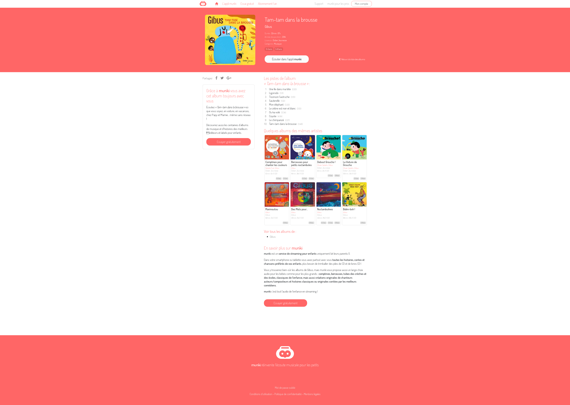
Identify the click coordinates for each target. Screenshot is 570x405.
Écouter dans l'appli (286, 59)
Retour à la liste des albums (353, 59)
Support (319, 3)
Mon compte (361, 3)
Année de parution (273, 37)
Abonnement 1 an (267, 3)
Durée (267, 33)
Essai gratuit (247, 3)
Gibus (268, 26)
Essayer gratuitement (229, 142)
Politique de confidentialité (288, 394)
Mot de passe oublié (285, 387)
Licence (268, 40)
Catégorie (269, 44)
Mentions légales (312, 394)
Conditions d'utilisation (261, 394)
